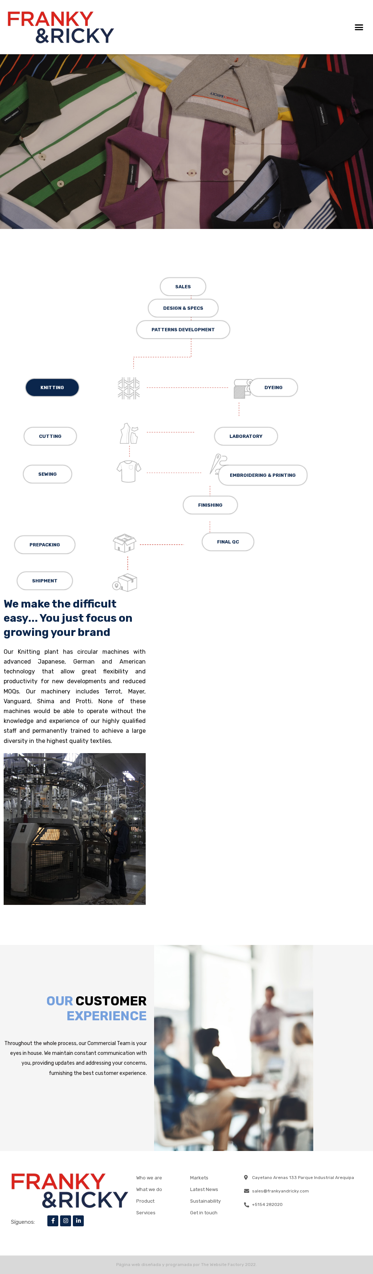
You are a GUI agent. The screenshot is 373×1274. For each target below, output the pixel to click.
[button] (359, 27)
